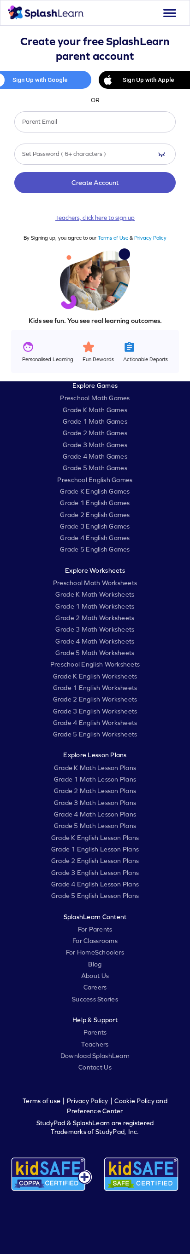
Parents (95, 1032)
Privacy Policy (150, 238)
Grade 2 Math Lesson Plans (95, 790)
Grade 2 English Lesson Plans (95, 860)
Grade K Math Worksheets (94, 594)
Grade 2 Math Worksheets (94, 617)
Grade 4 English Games (95, 537)
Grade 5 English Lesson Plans (95, 895)
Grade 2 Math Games (95, 433)
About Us (95, 975)
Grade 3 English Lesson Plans (95, 872)
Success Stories (95, 999)
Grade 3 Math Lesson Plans (95, 802)
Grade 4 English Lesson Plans (95, 884)
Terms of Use (113, 238)
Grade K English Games (95, 491)
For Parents (95, 929)
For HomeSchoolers (95, 952)
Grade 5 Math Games (95, 468)
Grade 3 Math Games (95, 445)
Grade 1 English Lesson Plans (95, 849)
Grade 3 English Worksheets (95, 711)
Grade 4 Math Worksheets (94, 641)
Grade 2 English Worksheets (95, 699)
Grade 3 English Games (95, 526)
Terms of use (41, 1100)
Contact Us (95, 1067)
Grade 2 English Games (95, 514)
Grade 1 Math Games (95, 421)
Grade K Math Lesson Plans (95, 767)
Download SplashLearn (95, 1055)
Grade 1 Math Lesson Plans (95, 779)
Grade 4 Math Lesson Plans (95, 814)
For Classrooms (95, 940)
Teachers (94, 1044)
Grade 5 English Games (95, 549)
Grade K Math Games (95, 410)
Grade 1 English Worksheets (95, 687)
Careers (95, 987)
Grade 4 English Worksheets (95, 722)
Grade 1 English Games (95, 502)
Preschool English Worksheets (95, 664)
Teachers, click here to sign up (95, 217)
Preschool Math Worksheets (95, 583)
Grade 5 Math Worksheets (94, 652)
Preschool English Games (94, 479)
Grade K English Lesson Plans (95, 837)
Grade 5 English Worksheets (95, 734)
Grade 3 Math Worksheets (94, 629)
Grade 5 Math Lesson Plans (95, 825)
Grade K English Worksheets (95, 676)
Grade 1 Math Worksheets (94, 606)
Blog (94, 964)
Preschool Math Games (95, 398)
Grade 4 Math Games (95, 456)
